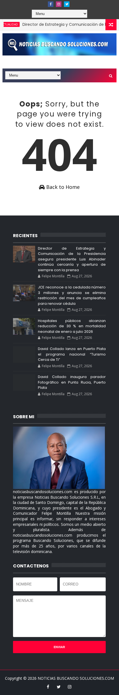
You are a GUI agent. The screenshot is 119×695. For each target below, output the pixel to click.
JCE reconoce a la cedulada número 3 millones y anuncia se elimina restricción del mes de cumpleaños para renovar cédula (72, 295)
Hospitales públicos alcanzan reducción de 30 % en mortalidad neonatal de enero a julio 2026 (72, 326)
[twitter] (66, 4)
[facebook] (50, 4)
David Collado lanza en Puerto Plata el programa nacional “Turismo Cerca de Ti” (72, 354)
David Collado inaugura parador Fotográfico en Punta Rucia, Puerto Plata (72, 382)
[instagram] (58, 4)
